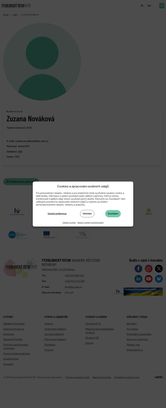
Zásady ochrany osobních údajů (90, 222)
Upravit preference (57, 213)
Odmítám (87, 213)
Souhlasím (113, 213)
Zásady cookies (69, 222)
